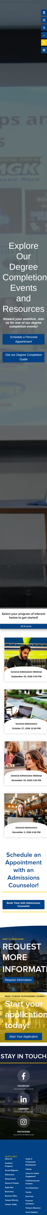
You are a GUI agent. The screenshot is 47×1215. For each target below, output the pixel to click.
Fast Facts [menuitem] (29, 1196)
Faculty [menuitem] (28, 1192)
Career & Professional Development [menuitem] (31, 1162)
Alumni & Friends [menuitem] (12, 1183)
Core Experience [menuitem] (32, 1188)
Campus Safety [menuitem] (11, 1204)
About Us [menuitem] (8, 1159)
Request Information (18, 980)
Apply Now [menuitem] (9, 1187)
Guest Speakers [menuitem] (32, 1212)
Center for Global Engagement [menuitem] (32, 1174)
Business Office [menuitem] (11, 1196)
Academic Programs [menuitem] (9, 1164)
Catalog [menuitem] (28, 1169)
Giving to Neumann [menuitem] (33, 1208)
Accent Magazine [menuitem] (11, 1170)
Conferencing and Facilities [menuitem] (32, 1182)
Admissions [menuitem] (9, 1175)
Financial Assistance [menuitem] (30, 1202)
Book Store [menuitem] (9, 1192)
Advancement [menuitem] (10, 1179)
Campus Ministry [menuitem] (11, 1200)
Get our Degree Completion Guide (23, 357)
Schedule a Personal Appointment (23, 339)
